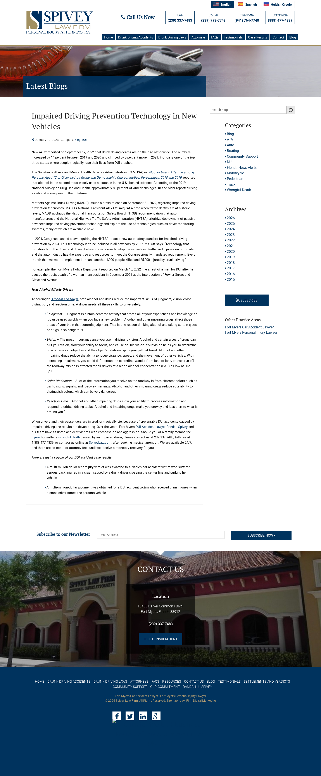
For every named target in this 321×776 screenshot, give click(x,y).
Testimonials (233, 37)
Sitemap (172, 700)
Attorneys (199, 37)
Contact (278, 37)
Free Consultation (160, 639)
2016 (231, 273)
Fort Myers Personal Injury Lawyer (251, 332)
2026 (231, 217)
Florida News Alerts (242, 167)
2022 (231, 240)
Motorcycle (235, 173)
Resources (171, 681)
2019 (231, 257)
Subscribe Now (261, 535)
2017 (231, 268)
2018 (231, 262)
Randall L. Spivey (197, 686)
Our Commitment (165, 686)
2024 (231, 229)
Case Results (257, 37)
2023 (231, 234)
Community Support (242, 156)
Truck (231, 184)
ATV (230, 139)
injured (36, 437)
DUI (84, 140)
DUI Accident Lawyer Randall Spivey (162, 426)
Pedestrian (235, 178)
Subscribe (248, 300)
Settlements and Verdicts (267, 681)
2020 (231, 251)
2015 (231, 279)
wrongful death (69, 437)
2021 (231, 245)
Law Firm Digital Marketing (198, 700)
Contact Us (194, 681)
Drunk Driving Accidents (135, 37)
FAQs (215, 37)
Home (108, 37)
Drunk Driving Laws (172, 37)
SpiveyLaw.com (100, 442)
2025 (231, 223)
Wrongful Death (239, 189)
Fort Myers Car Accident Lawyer (249, 327)
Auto (230, 145)
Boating (233, 150)
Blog (292, 37)
